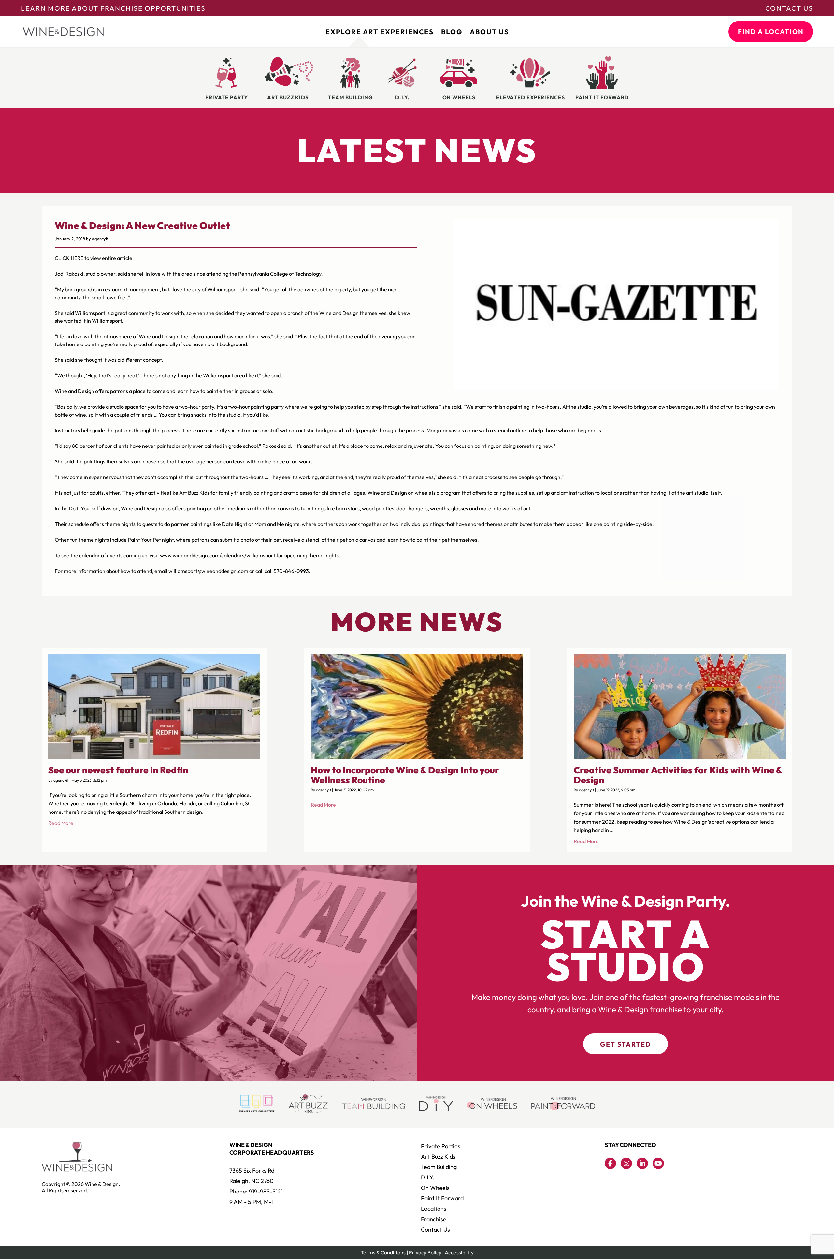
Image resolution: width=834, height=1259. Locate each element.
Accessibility (459, 1252)
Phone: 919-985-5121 (256, 1191)
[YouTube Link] (658, 1163)
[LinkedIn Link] (642, 1163)
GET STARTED (625, 1044)
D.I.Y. (427, 1177)
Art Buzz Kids (438, 1156)
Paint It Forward (442, 1198)
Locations (433, 1208)
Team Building (439, 1167)
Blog (451, 31)
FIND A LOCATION (771, 31)
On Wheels (435, 1188)
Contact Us (789, 8)
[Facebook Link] (610, 1163)
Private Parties (440, 1146)
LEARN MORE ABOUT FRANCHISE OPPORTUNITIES (113, 8)
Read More (60, 823)
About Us (489, 31)
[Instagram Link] (626, 1163)
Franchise (433, 1219)
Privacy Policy (425, 1252)
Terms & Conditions (383, 1252)
